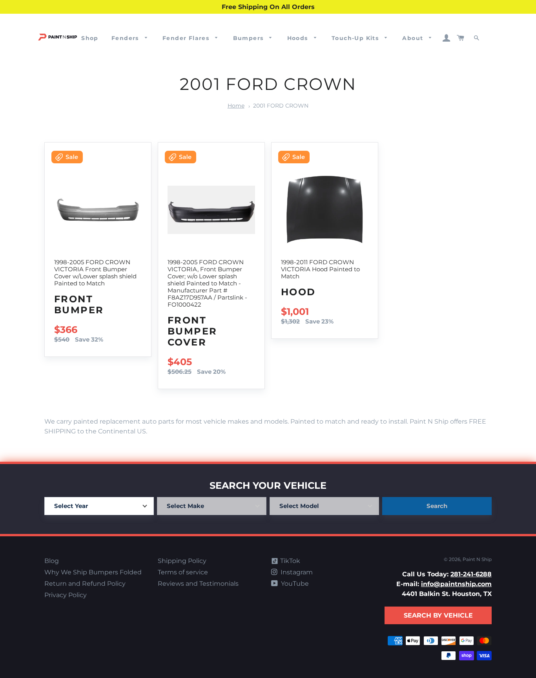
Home (236, 105)
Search (437, 506)
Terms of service (183, 572)
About (413, 38)
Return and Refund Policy (85, 583)
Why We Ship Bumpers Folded (93, 572)
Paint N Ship (477, 559)
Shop (89, 38)
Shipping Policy (182, 561)
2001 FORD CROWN (280, 105)
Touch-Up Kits (356, 38)
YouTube (294, 583)
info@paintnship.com (456, 584)
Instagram (296, 572)
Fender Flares (186, 38)
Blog (51, 561)
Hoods (298, 38)
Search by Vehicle (438, 615)
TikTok (289, 561)
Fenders (126, 38)
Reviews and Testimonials (198, 583)
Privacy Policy (65, 595)
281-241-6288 (471, 574)
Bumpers (249, 38)
